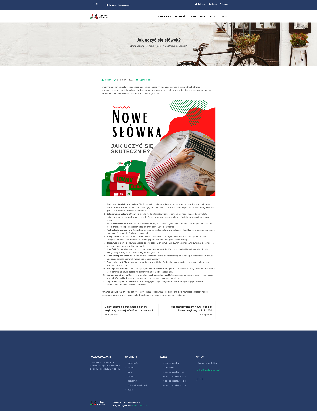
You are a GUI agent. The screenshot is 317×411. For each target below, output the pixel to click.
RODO (130, 390)
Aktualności (180, 16)
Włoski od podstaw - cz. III (174, 381)
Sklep (224, 16)
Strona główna (163, 16)
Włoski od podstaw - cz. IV (174, 385)
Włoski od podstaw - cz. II (174, 376)
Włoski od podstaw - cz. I (174, 372)
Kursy (203, 16)
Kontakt (214, 16)
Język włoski (146, 80)
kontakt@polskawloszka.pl (208, 370)
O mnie (193, 16)
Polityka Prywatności (137, 385)
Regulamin (132, 381)
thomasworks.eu (139, 405)
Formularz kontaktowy (208, 363)
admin (108, 80)
